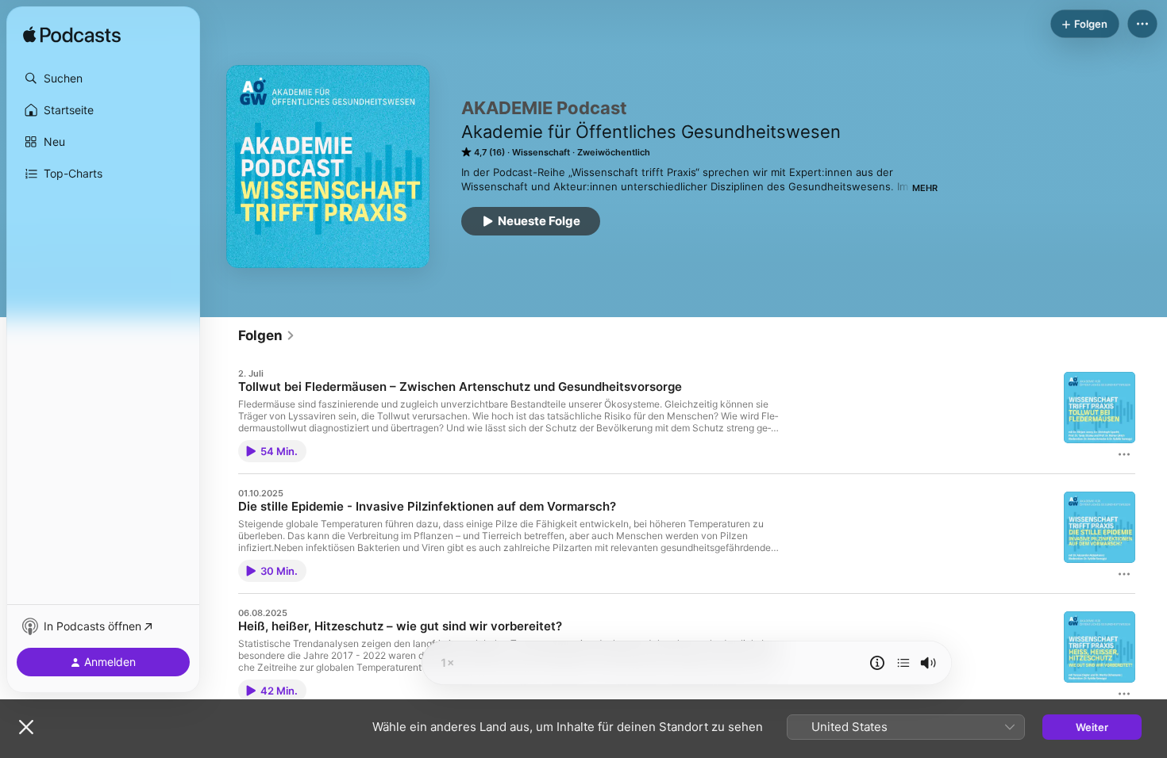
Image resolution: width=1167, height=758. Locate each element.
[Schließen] (26, 727)
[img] (72, 36)
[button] (103, 78)
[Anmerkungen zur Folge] (877, 663)
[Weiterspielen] (903, 663)
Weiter (1092, 727)
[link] (266, 335)
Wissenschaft (541, 152)
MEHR (925, 187)
